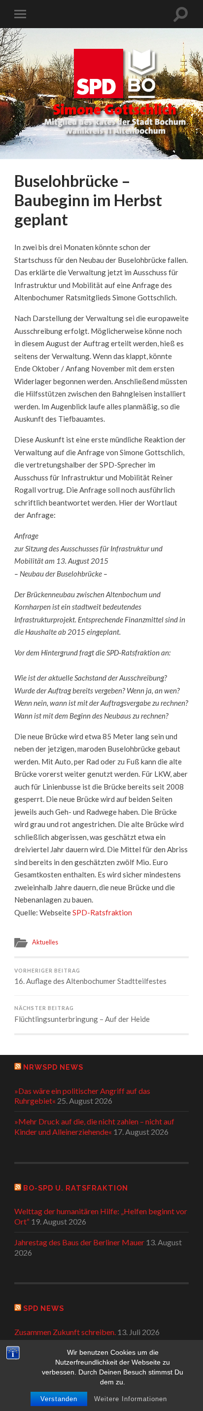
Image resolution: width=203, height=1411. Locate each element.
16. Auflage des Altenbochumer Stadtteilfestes (90, 977)
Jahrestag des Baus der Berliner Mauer (79, 1242)
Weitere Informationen (130, 1399)
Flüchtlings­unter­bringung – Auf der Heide (82, 1014)
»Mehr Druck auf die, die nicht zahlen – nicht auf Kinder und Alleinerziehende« (94, 1126)
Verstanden (58, 1399)
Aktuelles (45, 942)
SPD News (43, 1308)
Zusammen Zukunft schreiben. (65, 1332)
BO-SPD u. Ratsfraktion (75, 1188)
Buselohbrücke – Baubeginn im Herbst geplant (88, 199)
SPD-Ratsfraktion (102, 912)
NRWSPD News (53, 1067)
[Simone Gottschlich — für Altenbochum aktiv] (115, 93)
